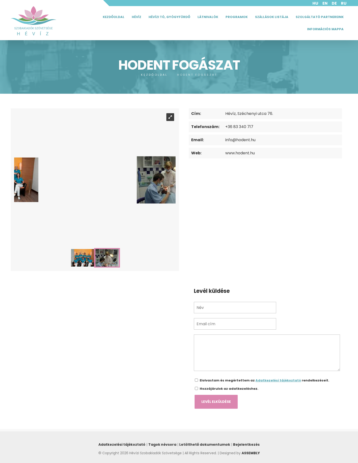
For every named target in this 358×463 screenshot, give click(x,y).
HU (315, 3)
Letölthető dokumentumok (204, 444)
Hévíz (136, 17)
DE (334, 3)
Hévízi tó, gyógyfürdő (169, 17)
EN (325, 3)
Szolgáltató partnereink (320, 17)
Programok (237, 17)
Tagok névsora (162, 444)
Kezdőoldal (113, 17)
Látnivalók (208, 17)
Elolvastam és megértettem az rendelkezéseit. (264, 380)
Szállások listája (271, 17)
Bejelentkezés (246, 444)
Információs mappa (325, 29)
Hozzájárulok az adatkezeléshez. (229, 388)
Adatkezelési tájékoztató (278, 380)
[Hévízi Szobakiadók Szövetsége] (33, 20)
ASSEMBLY (251, 453)
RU (344, 3)
